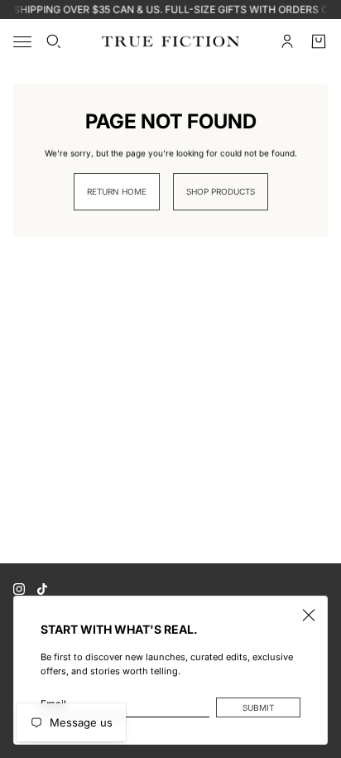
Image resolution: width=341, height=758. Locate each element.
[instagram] (19, 589)
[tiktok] (42, 589)
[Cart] (319, 41)
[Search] (54, 41)
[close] (308, 614)
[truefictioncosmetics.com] (170, 42)
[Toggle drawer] (22, 41)
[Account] (287, 41)
